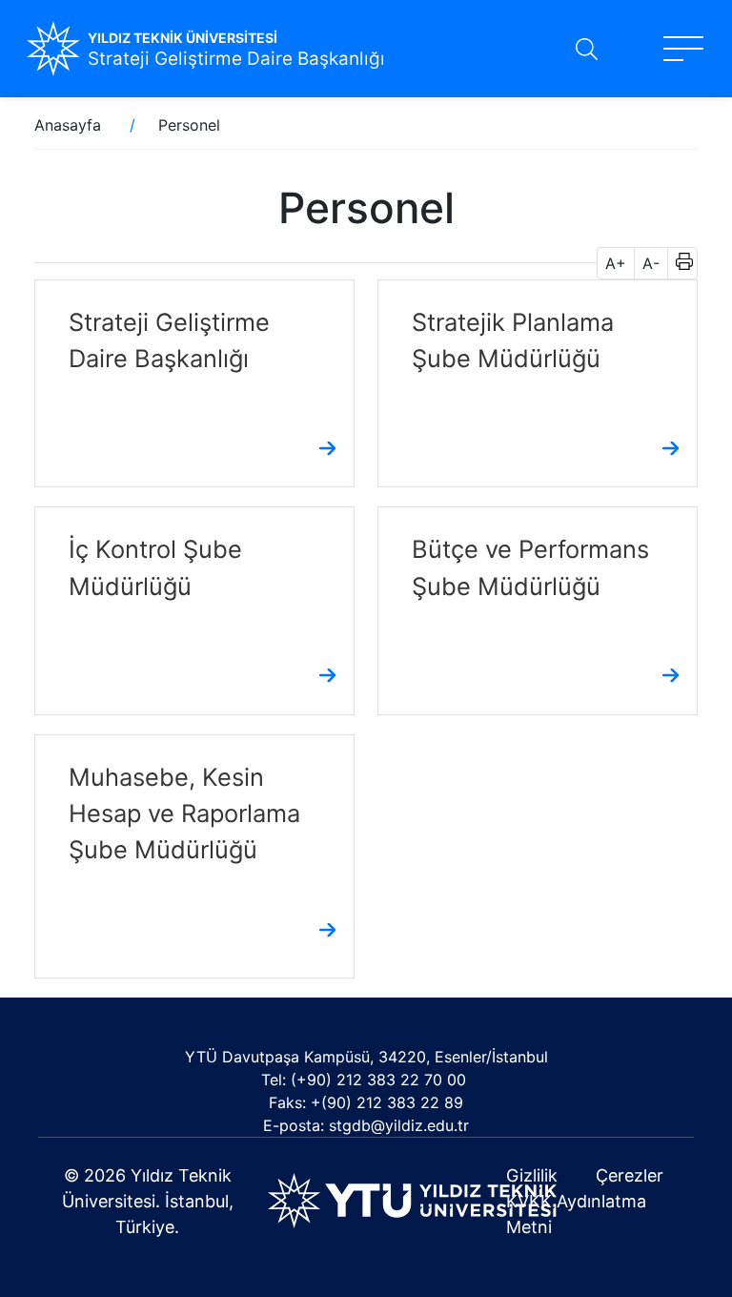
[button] (678, 263)
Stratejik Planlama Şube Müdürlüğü (513, 340)
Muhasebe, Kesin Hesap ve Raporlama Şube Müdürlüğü (184, 813)
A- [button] (651, 263)
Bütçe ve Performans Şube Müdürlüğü (530, 567)
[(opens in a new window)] (412, 1199)
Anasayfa (67, 124)
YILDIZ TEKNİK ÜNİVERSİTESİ (182, 38)
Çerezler (629, 1175)
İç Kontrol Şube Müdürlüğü (155, 567)
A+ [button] (615, 263)
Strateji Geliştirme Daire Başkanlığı (236, 59)
